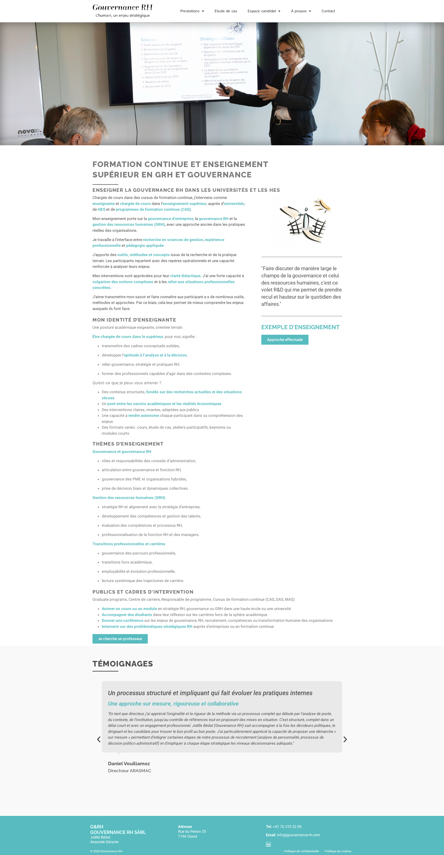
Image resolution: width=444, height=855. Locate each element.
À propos (299, 11)
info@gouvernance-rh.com (298, 835)
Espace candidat (262, 11)
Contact (328, 11)
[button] (99, 739)
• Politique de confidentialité (301, 851)
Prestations (190, 11)
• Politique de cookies (338, 851)
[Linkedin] (268, 844)
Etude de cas (226, 11)
